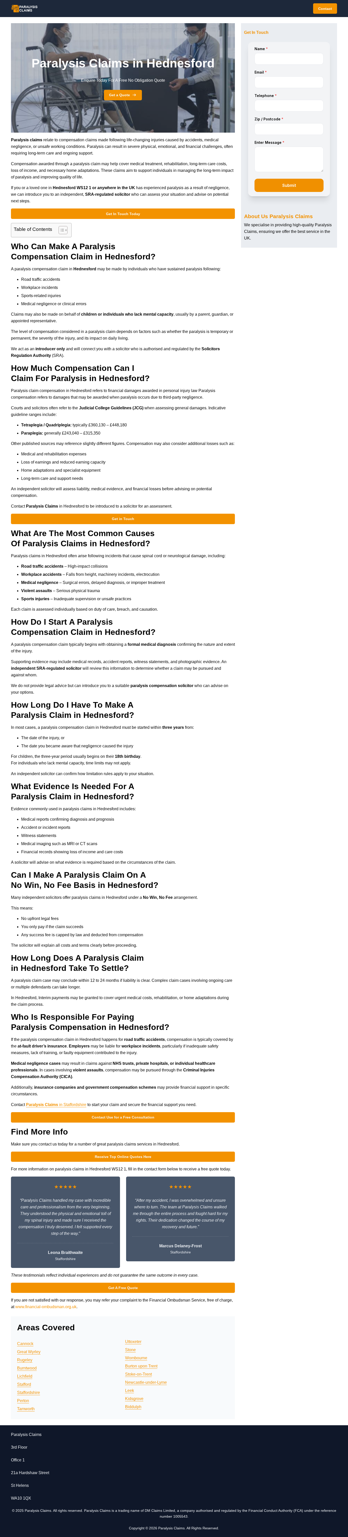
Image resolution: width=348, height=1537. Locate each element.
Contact (325, 9)
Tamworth (26, 1409)
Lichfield (24, 1376)
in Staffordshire (56, 1104)
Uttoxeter (133, 1341)
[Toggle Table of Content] (60, 230)
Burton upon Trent (141, 1366)
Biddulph (133, 1407)
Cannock (25, 1344)
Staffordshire (28, 1392)
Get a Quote (119, 95)
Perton (23, 1401)
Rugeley (24, 1360)
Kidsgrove (134, 1398)
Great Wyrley (29, 1352)
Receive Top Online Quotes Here (123, 1157)
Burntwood (27, 1368)
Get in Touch (123, 519)
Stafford (24, 1384)
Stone (130, 1350)
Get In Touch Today (123, 214)
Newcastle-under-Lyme (146, 1382)
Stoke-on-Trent (138, 1374)
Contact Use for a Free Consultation (123, 1117)
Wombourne (136, 1358)
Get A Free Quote (123, 1288)
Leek (129, 1390)
